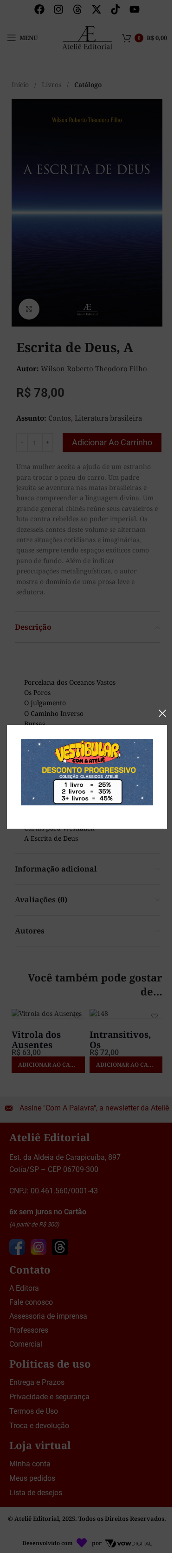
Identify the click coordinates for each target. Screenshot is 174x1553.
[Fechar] (162, 713)
